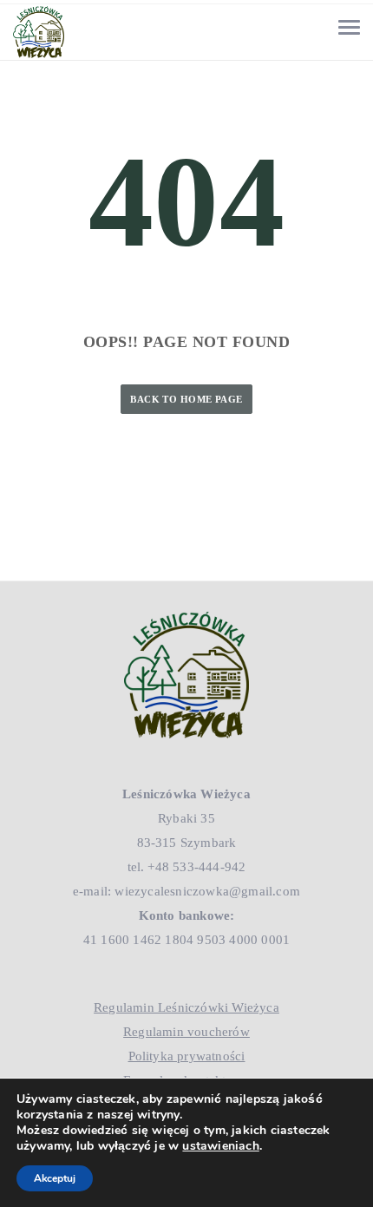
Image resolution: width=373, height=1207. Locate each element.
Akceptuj (54, 1178)
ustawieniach (220, 1146)
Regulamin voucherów (186, 1032)
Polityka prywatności (186, 1056)
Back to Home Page (186, 399)
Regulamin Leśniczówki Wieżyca (186, 1007)
